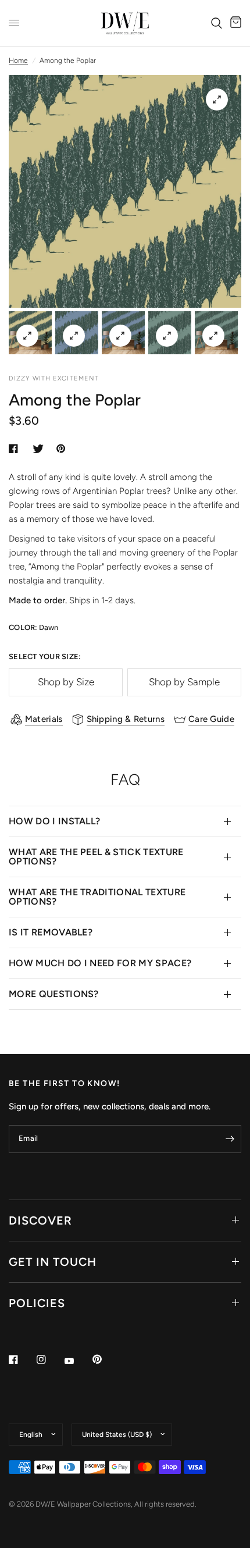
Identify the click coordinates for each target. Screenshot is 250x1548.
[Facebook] (21, 1359)
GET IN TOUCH (53, 1262)
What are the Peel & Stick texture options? (96, 856)
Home (18, 60)
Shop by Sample (184, 682)
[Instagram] (49, 1359)
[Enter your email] (229, 1139)
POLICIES (37, 1303)
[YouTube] (77, 1361)
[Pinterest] (105, 1359)
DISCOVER (40, 1220)
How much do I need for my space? (100, 963)
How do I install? (54, 821)
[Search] (216, 23)
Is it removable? (50, 932)
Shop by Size (66, 682)
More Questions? (54, 993)
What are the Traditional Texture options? (97, 897)
